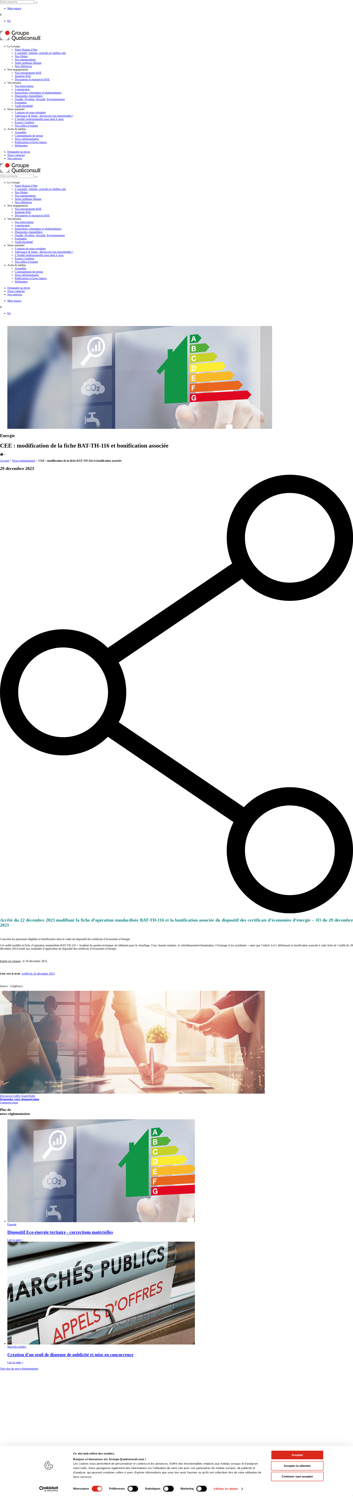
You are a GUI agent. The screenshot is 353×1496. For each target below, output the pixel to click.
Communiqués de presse (29, 135)
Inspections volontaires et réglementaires (38, 92)
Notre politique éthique (28, 62)
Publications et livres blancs (31, 142)
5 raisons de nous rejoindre (30, 112)
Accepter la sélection (297, 1465)
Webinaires (21, 145)
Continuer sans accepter (297, 1476)
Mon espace (14, 8)
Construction (22, 89)
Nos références (23, 66)
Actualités (20, 132)
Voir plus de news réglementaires (19, 1368)
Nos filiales (21, 56)
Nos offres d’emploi (26, 125)
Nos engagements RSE (28, 72)
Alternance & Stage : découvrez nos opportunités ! (44, 115)
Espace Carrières (24, 122)
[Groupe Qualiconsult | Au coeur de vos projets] (20, 40)
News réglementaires (27, 138)
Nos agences (14, 158)
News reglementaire (23, 460)
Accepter (297, 1455)
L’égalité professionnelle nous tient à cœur (39, 119)
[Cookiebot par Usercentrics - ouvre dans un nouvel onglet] (49, 1489)
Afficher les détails (226, 1488)
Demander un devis (18, 151)
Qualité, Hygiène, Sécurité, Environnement (40, 99)
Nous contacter (16, 155)
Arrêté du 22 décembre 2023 (38, 973)
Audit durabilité (24, 105)
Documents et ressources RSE (32, 79)
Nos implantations (25, 59)
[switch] (133, 1489)
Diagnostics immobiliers (29, 96)
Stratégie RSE (23, 76)
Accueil (4, 460)
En (9, 20)
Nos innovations (24, 86)
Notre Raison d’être (26, 49)
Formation (21, 102)
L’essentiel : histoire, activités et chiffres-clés (40, 53)
